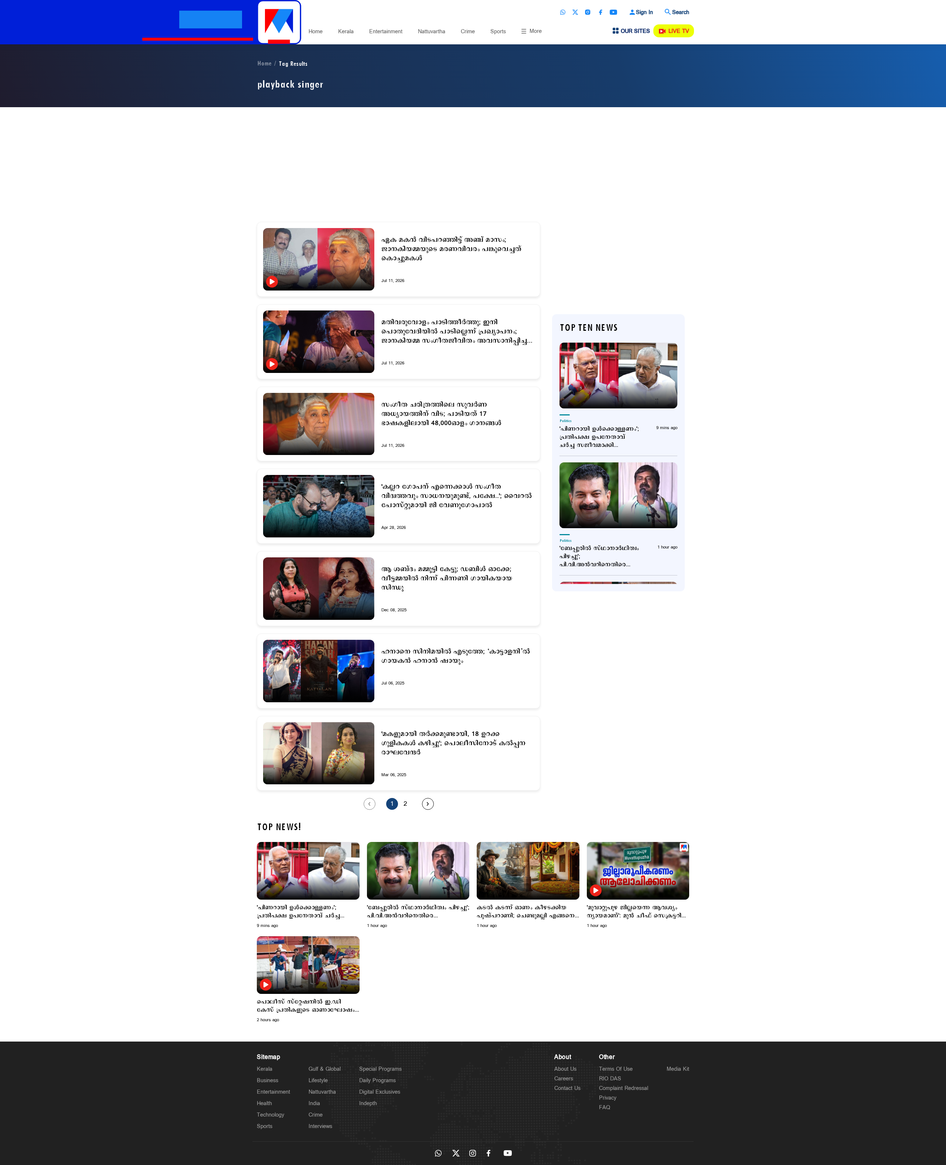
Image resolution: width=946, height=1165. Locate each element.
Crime (468, 31)
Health (264, 1103)
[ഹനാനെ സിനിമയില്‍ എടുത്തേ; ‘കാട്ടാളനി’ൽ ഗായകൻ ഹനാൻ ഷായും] (318, 671)
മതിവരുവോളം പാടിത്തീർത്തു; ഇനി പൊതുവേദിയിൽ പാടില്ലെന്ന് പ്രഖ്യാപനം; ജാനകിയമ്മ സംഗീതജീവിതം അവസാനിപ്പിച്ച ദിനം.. (454, 332)
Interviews (320, 1126)
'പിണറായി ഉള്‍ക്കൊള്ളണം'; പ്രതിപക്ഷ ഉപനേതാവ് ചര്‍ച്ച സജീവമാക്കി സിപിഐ (599, 437)
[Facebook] (600, 12)
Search (680, 12)
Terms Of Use (616, 1069)
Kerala (346, 31)
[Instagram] (588, 12)
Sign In (644, 12)
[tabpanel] (308, 885)
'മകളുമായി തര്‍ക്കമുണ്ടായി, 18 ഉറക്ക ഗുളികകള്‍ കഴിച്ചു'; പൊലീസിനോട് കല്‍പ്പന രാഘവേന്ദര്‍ (453, 743)
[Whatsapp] (562, 12)
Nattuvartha (431, 31)
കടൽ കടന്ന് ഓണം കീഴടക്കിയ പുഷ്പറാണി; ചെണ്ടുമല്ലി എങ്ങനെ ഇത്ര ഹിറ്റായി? (526, 912)
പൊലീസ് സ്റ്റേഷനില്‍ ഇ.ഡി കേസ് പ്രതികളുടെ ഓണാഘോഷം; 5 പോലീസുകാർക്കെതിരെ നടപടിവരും (306, 1006)
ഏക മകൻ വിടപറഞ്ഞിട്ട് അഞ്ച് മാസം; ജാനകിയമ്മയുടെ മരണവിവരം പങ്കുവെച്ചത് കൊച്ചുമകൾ (451, 249)
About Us (565, 1069)
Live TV (678, 31)
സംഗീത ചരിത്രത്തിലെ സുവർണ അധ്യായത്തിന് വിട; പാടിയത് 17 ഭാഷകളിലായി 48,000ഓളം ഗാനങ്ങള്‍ (441, 414)
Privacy (607, 1098)
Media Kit (678, 1069)
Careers (563, 1079)
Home (316, 31)
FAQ (604, 1107)
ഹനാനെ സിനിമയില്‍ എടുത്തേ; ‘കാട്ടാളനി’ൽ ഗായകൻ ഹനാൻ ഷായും (455, 656)
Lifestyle (318, 1080)
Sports (498, 31)
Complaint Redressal (623, 1088)
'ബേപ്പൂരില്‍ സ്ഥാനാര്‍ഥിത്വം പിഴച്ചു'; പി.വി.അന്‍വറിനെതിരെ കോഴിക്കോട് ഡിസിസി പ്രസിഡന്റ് (599, 556)
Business (267, 1080)
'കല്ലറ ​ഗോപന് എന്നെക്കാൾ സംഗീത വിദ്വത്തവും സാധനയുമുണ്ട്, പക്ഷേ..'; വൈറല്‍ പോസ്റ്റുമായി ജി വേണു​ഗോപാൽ (456, 496)
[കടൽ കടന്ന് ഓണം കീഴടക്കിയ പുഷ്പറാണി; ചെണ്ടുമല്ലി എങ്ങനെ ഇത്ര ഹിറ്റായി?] (528, 870)
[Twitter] (575, 12)
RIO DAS (610, 1079)
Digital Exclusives (379, 1092)
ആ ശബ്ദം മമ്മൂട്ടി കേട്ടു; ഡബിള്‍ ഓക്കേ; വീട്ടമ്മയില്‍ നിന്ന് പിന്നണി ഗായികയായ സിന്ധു (446, 578)
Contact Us (567, 1088)
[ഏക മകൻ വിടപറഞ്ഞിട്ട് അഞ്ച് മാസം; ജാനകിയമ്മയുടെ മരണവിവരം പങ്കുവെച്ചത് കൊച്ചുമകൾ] (318, 259)
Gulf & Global (325, 1069)
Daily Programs (377, 1080)
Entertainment (385, 31)
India (314, 1103)
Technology (270, 1115)
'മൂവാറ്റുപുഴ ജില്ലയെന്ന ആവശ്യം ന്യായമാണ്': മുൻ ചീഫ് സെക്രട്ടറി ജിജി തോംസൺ (634, 912)
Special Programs (380, 1069)
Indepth (368, 1103)
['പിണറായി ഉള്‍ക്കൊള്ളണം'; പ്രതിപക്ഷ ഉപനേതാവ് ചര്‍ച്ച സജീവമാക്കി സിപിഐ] (618, 375)
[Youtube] (613, 12)
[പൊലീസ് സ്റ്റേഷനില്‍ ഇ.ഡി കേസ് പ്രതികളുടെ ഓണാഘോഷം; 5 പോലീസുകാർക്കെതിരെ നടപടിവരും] (308, 965)
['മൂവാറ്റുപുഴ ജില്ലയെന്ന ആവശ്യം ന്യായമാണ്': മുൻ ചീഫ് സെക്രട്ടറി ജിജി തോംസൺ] (638, 871)
